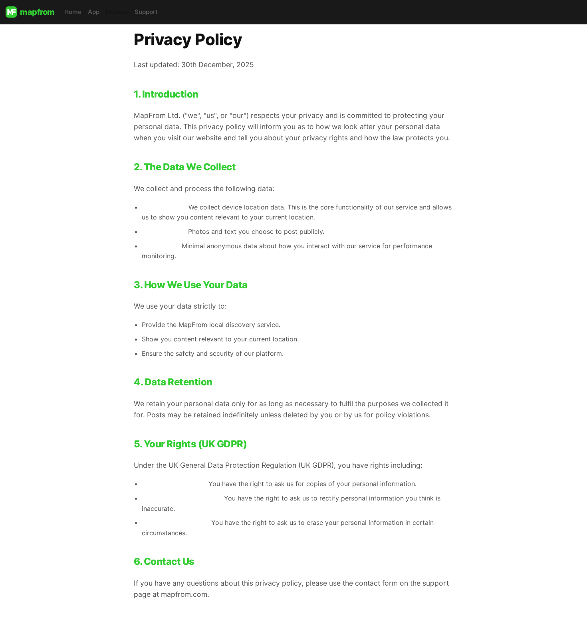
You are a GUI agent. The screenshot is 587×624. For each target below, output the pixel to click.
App (93, 12)
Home (72, 12)
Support (146, 12)
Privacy (117, 12)
